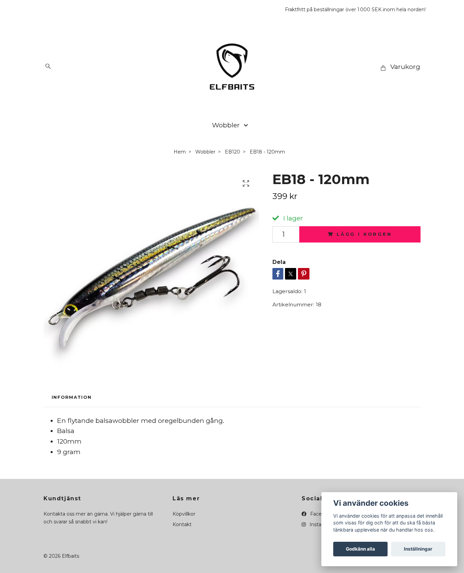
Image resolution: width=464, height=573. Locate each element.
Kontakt (182, 524)
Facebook (321, 514)
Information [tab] (71, 397)
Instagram (321, 524)
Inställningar (418, 549)
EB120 (232, 152)
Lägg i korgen (364, 234)
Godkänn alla (360, 549)
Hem (180, 152)
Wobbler (226, 125)
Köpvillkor (184, 514)
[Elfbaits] (232, 66)
